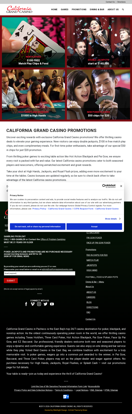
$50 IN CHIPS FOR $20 (97, 255)
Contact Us (110, 2)
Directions (121, 2)
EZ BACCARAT (93, 232)
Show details (111, 219)
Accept (94, 226)
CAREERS (90, 297)
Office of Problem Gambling (52, 239)
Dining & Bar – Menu (95, 282)
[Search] (123, 9)
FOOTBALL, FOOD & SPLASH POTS (102, 277)
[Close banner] (121, 186)
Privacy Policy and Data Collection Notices (33, 390)
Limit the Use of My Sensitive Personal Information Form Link (59, 386)
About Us (90, 286)
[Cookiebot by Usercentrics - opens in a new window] (104, 186)
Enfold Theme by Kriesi (77, 410)
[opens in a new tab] (27, 305)
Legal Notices (82, 390)
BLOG (89, 302)
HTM (106, 390)
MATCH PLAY (92, 260)
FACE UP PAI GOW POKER (98, 243)
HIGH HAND (91, 270)
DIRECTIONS (92, 307)
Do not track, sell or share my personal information (38, 226)
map (116, 390)
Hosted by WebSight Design (56, 410)
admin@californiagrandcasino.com (57, 269)
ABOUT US (91, 292)
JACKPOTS (91, 265)
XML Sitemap (96, 390)
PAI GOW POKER (94, 237)
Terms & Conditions (64, 390)
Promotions (91, 249)
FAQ (88, 312)
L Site (111, 390)
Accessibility (94, 386)
